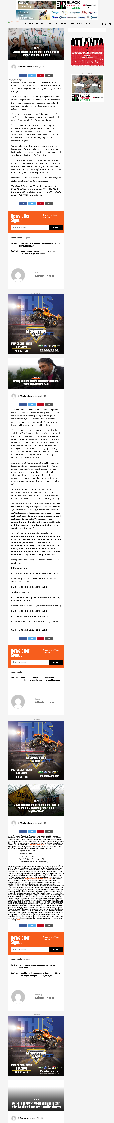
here (18, 920)
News (31, 24)
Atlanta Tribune (26, 67)
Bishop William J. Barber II (41, 412)
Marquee (26, 238)
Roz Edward (24, 1118)
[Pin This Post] (40, 75)
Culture (64, 24)
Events (89, 24)
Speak (72, 24)
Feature (49, 24)
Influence (39, 24)
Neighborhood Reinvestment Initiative (38, 879)
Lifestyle (80, 24)
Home (25, 24)
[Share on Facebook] (23, 75)
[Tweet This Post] (32, 75)
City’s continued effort (36, 845)
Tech (56, 24)
